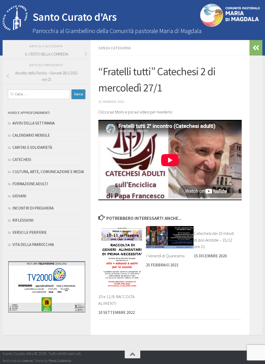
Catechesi (21, 159)
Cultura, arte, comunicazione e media (48, 171)
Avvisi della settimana (33, 123)
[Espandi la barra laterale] (255, 48)
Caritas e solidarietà (32, 147)
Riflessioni (22, 220)
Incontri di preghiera (33, 208)
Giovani (19, 195)
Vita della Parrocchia (33, 244)
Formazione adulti (30, 183)
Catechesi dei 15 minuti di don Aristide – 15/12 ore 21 (214, 239)
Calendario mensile (31, 135)
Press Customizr (60, 361)
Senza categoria (114, 47)
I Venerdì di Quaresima (165, 256)
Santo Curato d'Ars (75, 17)
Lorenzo (27, 361)
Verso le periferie (29, 232)
